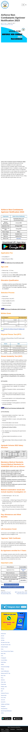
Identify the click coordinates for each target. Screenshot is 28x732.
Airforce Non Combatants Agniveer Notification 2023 (12, 587)
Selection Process (5, 693)
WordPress (18, 727)
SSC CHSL (3, 697)
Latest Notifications (5, 671)
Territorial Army (4, 708)
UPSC (2, 713)
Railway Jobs (4, 686)
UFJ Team (4, 23)
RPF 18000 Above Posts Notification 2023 (13, 262)
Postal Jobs (3, 684)
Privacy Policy (19, 729)
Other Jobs (3, 682)
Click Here (18, 238)
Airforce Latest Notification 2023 (11, 584)
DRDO (2, 664)
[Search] (25, 4)
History (2, 668)
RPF (2, 691)
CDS (2, 655)
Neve (9, 727)
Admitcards (3, 633)
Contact (7, 729)
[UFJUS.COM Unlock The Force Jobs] (5, 5)
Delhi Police (3, 662)
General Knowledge (5, 666)
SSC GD (3, 699)
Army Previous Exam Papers (7, 651)
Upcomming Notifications (6, 710)
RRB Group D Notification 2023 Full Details (15, 309)
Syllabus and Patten (5, 704)
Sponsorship (3, 695)
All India (2, 640)
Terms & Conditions (5, 730)
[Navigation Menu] (23, 5)
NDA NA (3, 679)
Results (2, 688)
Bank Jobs (3, 653)
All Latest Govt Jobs (9, 24)
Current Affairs (4, 660)
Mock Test (3, 675)
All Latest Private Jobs (5, 644)
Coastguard (3, 657)
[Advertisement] (14, 102)
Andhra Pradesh (4, 646)
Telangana (3, 706)
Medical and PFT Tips (5, 673)
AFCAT (2, 635)
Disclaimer (12, 729)
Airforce (2, 24)
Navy (2, 677)
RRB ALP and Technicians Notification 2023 (14, 408)
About (2, 729)
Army (2, 649)
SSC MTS (3, 702)
